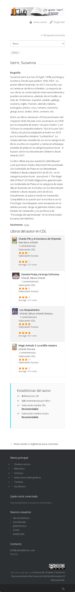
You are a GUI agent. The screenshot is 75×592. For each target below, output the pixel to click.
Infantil (34, 242)
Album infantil (37, 278)
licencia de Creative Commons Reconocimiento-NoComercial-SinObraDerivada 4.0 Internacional (38, 576)
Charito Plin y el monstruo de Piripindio (40, 238)
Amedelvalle (19, 522)
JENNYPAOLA (19, 526)
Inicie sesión (20, 444)
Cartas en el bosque (52, 144)
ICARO (16, 530)
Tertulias (18, 481)
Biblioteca (19, 468)
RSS (63, 588)
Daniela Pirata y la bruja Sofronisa (40, 274)
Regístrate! (59, 22)
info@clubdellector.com (22, 550)
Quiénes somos (22, 464)
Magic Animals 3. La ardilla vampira (38, 345)
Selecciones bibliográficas (27, 477)
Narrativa (24, 242)
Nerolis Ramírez (21, 518)
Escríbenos (19, 486)
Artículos (18, 473)
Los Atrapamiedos (30, 310)
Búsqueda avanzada (54, 35)
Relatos (49, 313)
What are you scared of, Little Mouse (39, 161)
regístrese (35, 444)
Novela (31, 349)
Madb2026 (18, 534)
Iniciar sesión (40, 22)
